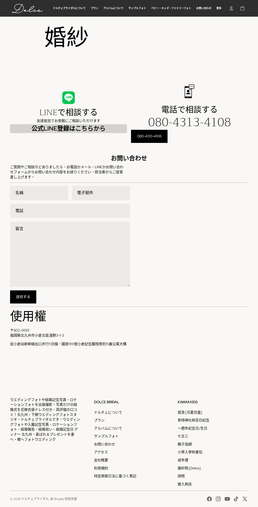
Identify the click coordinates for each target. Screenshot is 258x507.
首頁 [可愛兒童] (190, 412)
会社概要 (101, 460)
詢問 (181, 476)
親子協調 (185, 444)
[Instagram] (218, 499)
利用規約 (101, 468)
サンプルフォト (106, 436)
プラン (99, 420)
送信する (23, 296)
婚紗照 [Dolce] (189, 468)
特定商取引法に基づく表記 (115, 476)
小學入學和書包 (190, 452)
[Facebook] (209, 499)
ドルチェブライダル (35, 499)
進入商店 (185, 484)
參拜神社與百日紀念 (193, 420)
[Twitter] (245, 499)
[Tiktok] (236, 499)
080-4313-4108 (189, 122)
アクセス (101, 452)
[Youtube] (227, 499)
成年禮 (183, 460)
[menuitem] (219, 8)
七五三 (183, 436)
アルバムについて (108, 428)
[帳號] (231, 8)
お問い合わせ (104, 444)
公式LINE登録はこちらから (68, 128)
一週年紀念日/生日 (192, 428)
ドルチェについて (108, 412)
